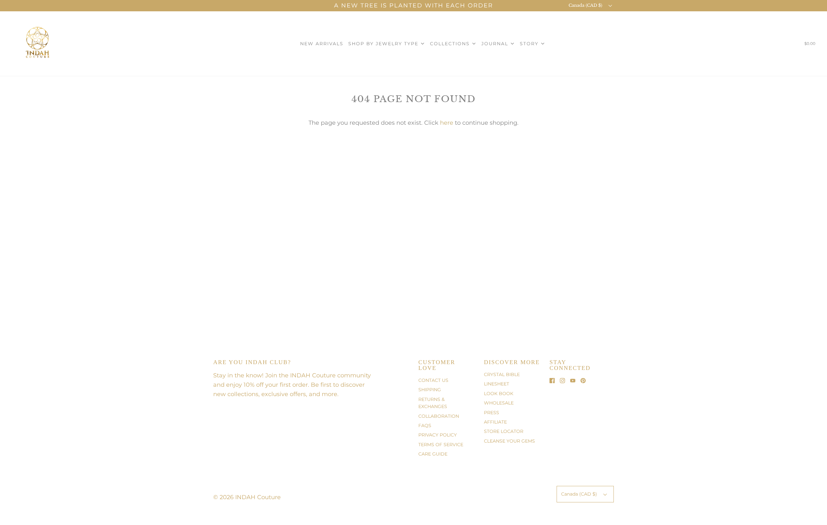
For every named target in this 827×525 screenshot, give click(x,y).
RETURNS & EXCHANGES (432, 402)
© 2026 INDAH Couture (247, 497)
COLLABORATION (438, 416)
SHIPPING (429, 390)
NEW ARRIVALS (321, 44)
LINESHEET (496, 384)
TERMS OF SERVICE (440, 444)
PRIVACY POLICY (437, 435)
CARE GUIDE (432, 454)
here (446, 122)
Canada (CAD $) (586, 5)
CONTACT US (433, 380)
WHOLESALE (499, 403)
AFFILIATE (495, 422)
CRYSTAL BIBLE (502, 374)
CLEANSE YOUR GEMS (509, 441)
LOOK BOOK (498, 393)
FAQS (424, 425)
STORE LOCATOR (503, 431)
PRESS (491, 412)
